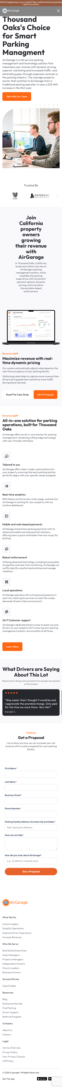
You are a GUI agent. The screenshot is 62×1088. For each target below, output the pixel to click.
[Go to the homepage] (14, 902)
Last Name (11, 782)
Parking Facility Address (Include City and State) (30, 821)
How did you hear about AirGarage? (23, 855)
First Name (11, 768)
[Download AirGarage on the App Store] (42, 1079)
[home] (10, 10)
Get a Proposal (31, 871)
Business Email (13, 795)
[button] (57, 11)
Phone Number (13, 808)
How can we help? (14, 835)
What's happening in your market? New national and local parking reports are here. (31, 3)
